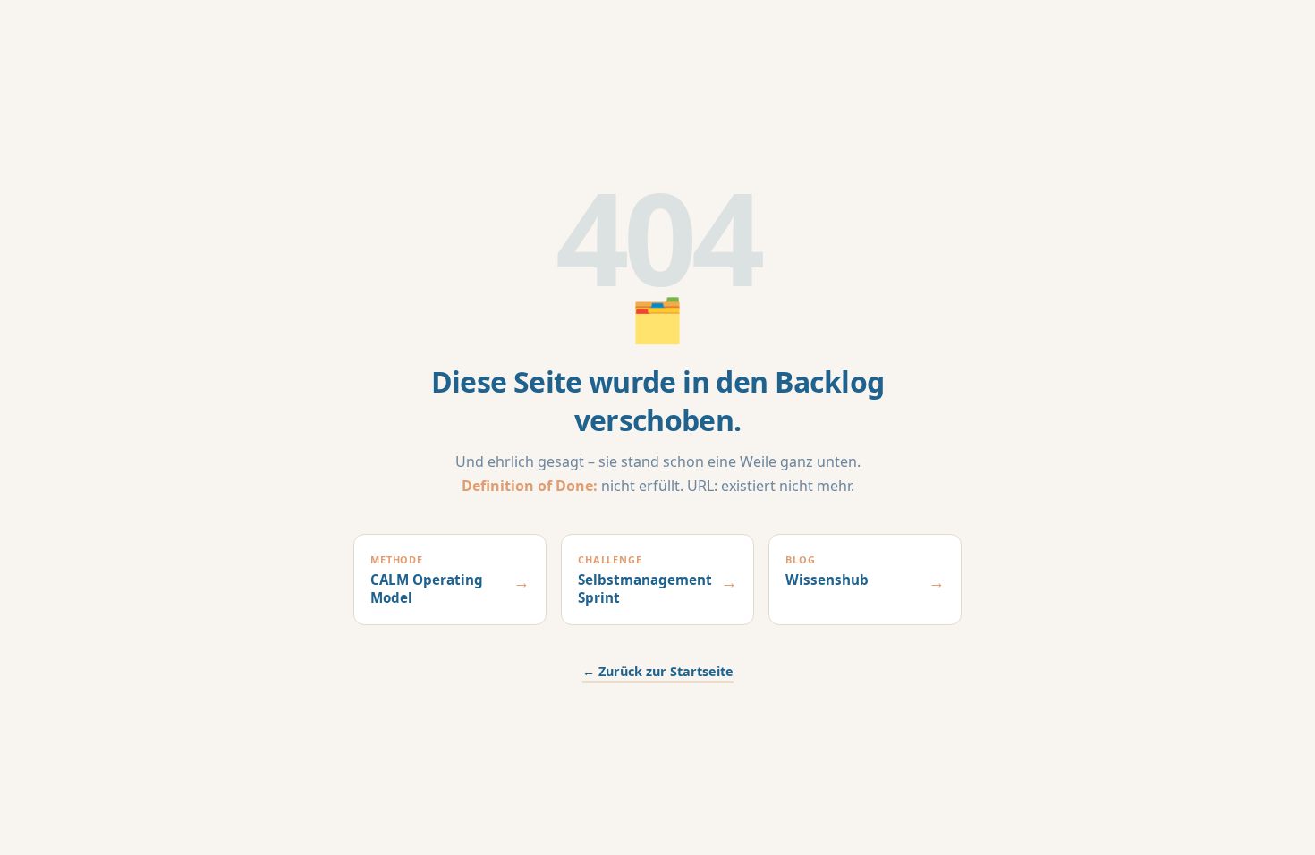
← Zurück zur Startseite (658, 671)
